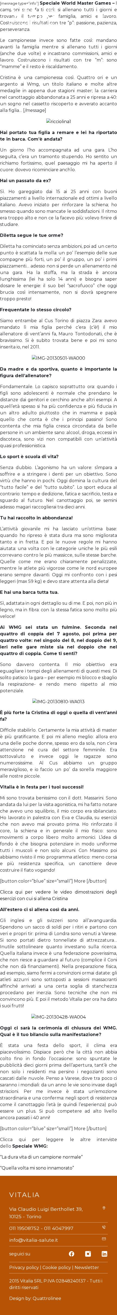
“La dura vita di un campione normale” (41, 1157)
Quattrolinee (47, 1298)
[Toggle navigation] (102, 16)
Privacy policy (24, 1267)
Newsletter (87, 1267)
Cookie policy (56, 1267)
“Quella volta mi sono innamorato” (37, 1168)
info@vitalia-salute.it (33, 1240)
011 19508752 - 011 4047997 (41, 1228)
